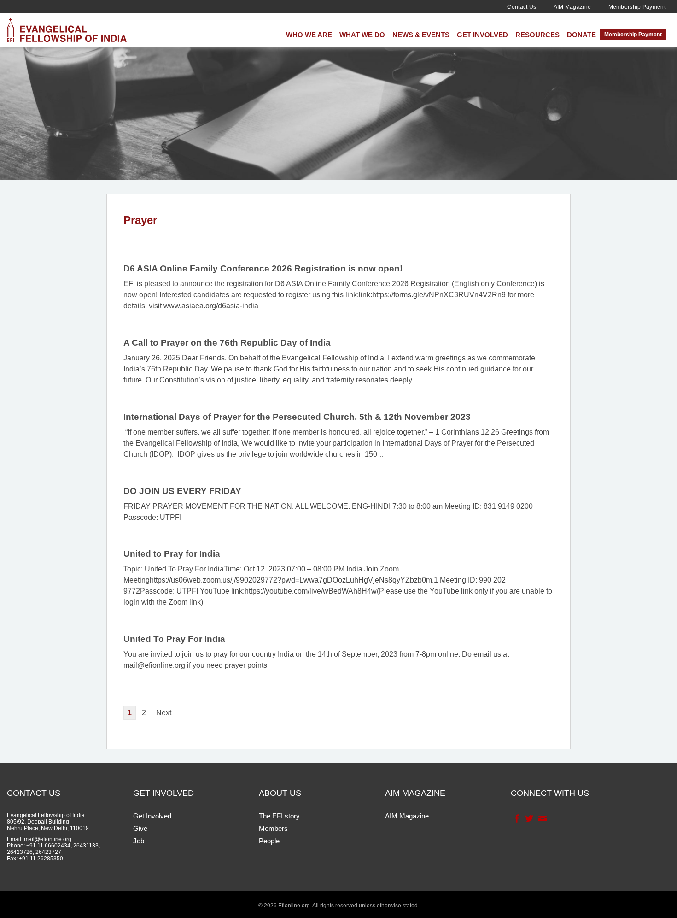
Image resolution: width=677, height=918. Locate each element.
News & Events (420, 35)
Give (140, 828)
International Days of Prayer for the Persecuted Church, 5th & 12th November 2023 (297, 417)
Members (273, 828)
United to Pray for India (171, 554)
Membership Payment (636, 7)
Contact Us (521, 7)
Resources (537, 35)
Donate (581, 35)
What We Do (362, 35)
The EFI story (279, 816)
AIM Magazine (572, 7)
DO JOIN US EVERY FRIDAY (182, 491)
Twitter (528, 818)
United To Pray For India (174, 639)
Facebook (516, 818)
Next (163, 713)
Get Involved (482, 35)
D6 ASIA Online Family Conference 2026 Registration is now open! (263, 268)
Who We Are (309, 35)
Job (138, 841)
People (269, 841)
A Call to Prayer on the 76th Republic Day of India (227, 342)
